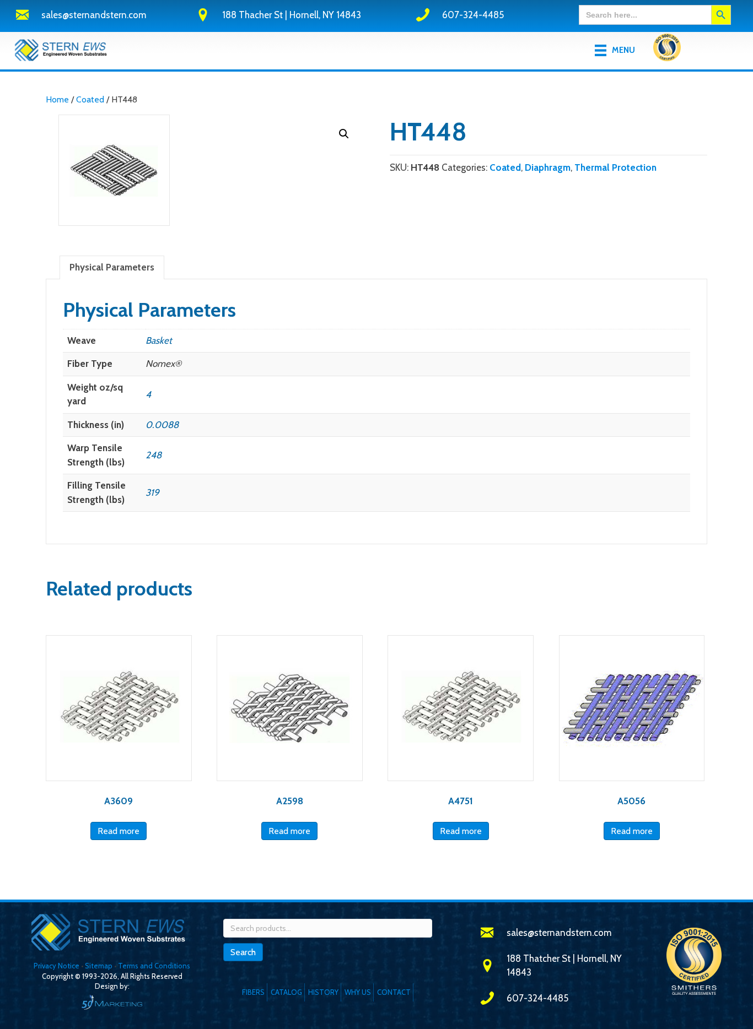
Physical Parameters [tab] (111, 267)
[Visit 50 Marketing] (112, 1001)
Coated (90, 99)
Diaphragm (548, 167)
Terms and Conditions (154, 965)
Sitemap (98, 965)
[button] (344, 134)
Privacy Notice (57, 965)
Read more (118, 831)
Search (243, 952)
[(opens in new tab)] (667, 49)
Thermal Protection (615, 167)
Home (57, 99)
